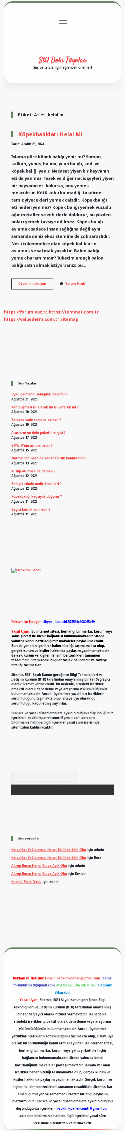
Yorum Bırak (75, 284)
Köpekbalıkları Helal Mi (50, 134)
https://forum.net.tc (26, 312)
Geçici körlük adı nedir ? (30, 509)
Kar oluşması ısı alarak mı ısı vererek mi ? (45, 407)
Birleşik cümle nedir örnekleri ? (36, 484)
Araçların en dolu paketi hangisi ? (38, 432)
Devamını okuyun (35, 285)
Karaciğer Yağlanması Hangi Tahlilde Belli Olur (48, 850)
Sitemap (69, 319)
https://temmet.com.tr (74, 312)
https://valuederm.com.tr (31, 319)
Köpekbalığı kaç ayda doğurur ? (36, 496)
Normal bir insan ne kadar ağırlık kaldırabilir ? (48, 458)
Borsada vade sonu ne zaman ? (36, 420)
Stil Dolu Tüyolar (62, 60)
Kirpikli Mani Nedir (26, 881)
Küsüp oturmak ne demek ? (33, 471)
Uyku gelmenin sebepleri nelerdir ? (39, 394)
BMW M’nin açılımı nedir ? (32, 445)
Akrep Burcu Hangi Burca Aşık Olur (39, 865)
